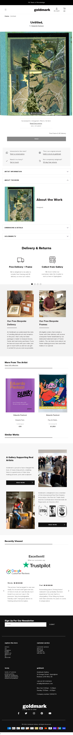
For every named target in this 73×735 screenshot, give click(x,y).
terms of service (10, 672)
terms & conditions (11, 675)
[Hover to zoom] (36, 73)
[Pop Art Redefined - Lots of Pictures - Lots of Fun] (52, 393)
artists (7, 647)
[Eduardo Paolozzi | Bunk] (20, 395)
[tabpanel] (20, 268)
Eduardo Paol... (20, 420)
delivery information (11, 677)
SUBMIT (52, 624)
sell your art (41, 653)
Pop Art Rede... (53, 420)
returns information (11, 678)
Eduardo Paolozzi (38, 26)
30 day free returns (50, 162)
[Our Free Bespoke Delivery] (20, 304)
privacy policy (9, 674)
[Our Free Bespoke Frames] (52, 304)
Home (7, 16)
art (6, 649)
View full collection (11, 365)
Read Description (36, 123)
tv (5, 656)
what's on (8, 653)
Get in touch (14, 162)
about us (8, 654)
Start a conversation (17, 154)
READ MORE (20, 482)
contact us (40, 651)
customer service (43, 647)
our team (40, 650)
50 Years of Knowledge (36, 2)
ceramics (8, 650)
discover (8, 657)
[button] (7, 9)
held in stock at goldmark (52, 154)
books (7, 651)
